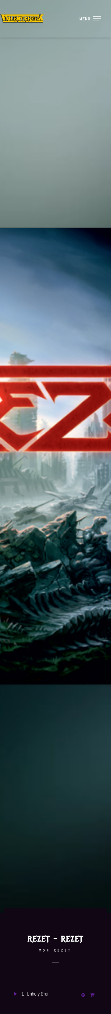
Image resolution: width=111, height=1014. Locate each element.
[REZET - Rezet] (94, 994)
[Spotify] (84, 994)
